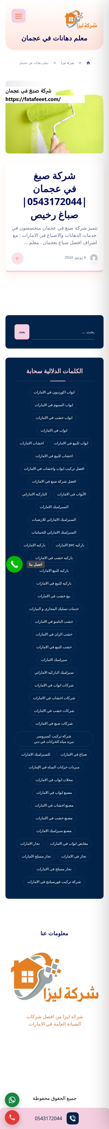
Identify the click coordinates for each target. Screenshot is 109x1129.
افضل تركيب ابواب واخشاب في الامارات (54, 468)
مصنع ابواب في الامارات (54, 792)
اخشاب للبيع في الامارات (54, 455)
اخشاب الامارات (32, 443)
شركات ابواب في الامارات (54, 685)
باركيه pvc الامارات (70, 545)
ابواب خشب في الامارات (54, 417)
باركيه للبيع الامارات (54, 570)
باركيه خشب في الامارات (54, 557)
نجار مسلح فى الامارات (54, 868)
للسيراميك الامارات (35, 754)
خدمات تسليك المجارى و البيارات (54, 608)
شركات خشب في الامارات (54, 710)
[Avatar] (93, 257)
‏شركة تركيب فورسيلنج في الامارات (54, 881)
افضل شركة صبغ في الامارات (54, 481)
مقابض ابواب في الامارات (69, 843)
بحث (22, 332)
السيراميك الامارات (54, 506)
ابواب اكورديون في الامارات (54, 392)
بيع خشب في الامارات (54, 595)
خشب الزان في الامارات (54, 634)
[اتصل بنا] (14, 564)
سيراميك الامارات (54, 659)
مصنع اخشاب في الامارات (54, 805)
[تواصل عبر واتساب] (12, 1100)
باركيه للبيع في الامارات (53, 583)
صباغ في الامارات (74, 754)
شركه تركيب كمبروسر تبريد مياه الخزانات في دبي (54, 738)
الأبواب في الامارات (71, 494)
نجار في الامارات (73, 856)
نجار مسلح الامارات (36, 856)
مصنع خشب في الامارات (54, 818)
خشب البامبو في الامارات (54, 621)
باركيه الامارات (34, 545)
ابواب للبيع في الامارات (71, 443)
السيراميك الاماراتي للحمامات (53, 532)
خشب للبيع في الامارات (54, 646)
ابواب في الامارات (54, 430)
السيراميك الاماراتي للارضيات (54, 519)
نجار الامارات (30, 843)
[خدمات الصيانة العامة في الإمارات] (80, 19)
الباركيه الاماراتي (34, 494)
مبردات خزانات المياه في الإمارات (54, 767)
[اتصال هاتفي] (12, 1117)
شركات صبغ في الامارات (54, 723)
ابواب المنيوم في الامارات (54, 404)
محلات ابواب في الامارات (54, 779)
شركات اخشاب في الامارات (54, 697)
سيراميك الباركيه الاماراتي (54, 672)
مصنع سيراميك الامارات (53, 830)
